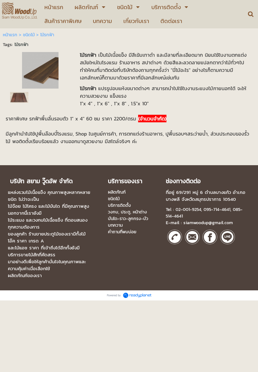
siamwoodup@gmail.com (208, 222)
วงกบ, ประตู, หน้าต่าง (127, 212)
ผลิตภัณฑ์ (117, 192)
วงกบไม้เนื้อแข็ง (48, 220)
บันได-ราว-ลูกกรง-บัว (128, 218)
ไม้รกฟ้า (21, 44)
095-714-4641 (217, 209)
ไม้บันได (52, 206)
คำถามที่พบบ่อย (122, 232)
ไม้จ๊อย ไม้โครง (22, 206)
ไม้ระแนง (16, 220)
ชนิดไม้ (29, 35)
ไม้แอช (21, 247)
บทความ (115, 225)
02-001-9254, (189, 209)
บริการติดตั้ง (119, 205)
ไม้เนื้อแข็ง (36, 192)
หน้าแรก (10, 35)
